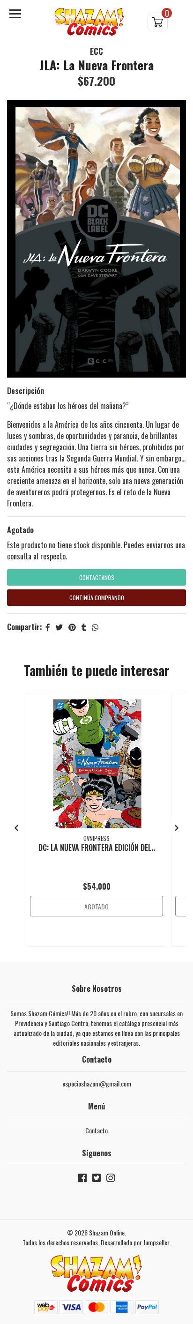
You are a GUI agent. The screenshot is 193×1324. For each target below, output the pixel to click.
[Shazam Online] (89, 21)
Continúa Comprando (96, 598)
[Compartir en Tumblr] (84, 626)
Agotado (20, 530)
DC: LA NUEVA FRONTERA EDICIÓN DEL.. (96, 847)
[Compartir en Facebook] (48, 626)
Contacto (96, 1130)
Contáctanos (96, 577)
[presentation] (16, 827)
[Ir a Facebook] (82, 1179)
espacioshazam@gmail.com (96, 1083)
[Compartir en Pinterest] (72, 626)
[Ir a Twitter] (96, 1179)
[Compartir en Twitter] (59, 626)
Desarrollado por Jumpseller (135, 1242)
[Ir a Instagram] (110, 1179)
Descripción (25, 390)
